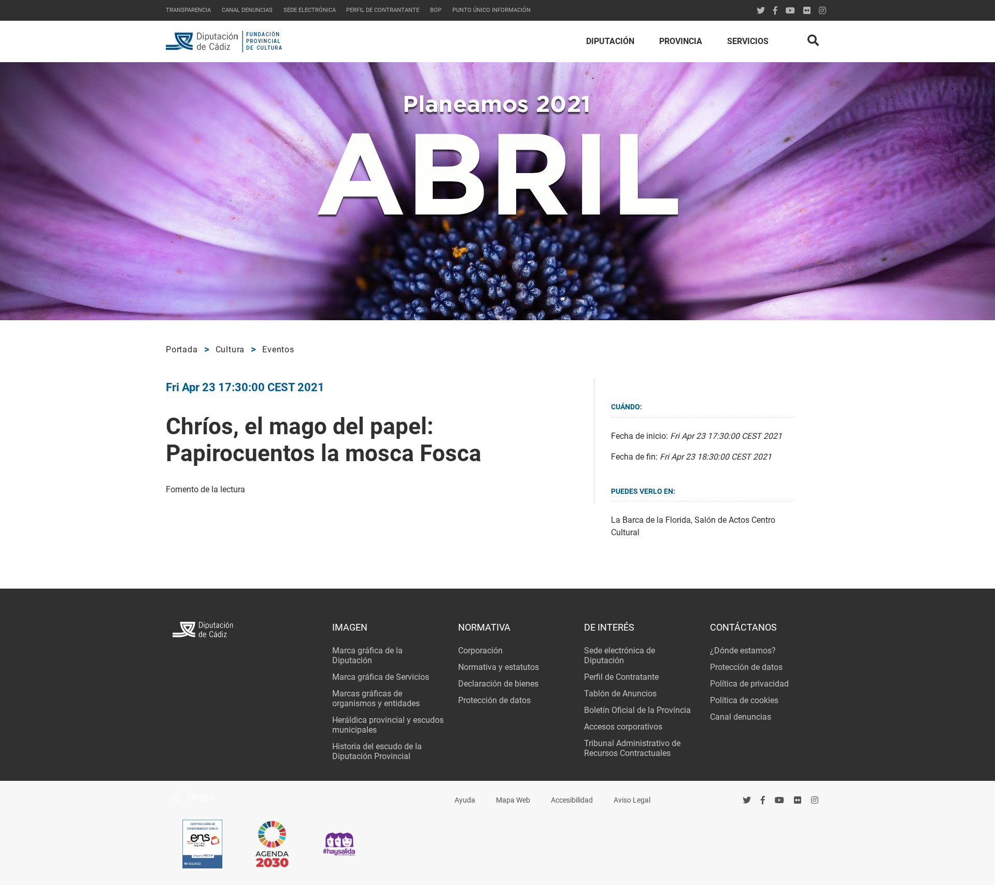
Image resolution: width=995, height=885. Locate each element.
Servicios (748, 41)
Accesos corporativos (623, 727)
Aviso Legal (632, 800)
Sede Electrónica (309, 10)
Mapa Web (513, 800)
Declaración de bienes (498, 684)
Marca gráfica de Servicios (380, 677)
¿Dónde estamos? (743, 650)
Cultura (230, 349)
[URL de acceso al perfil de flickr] (807, 11)
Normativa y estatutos (498, 667)
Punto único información (491, 10)
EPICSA (200, 798)
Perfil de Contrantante (382, 10)
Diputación (610, 41)
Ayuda (464, 800)
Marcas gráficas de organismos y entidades (376, 698)
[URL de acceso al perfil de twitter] (761, 11)
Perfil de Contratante (621, 677)
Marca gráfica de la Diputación (367, 655)
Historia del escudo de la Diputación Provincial (377, 751)
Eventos (278, 349)
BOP (436, 10)
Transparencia (188, 10)
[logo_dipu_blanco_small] (245, 631)
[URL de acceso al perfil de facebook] (763, 800)
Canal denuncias (247, 10)
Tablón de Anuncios (620, 693)
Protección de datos (494, 700)
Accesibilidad (572, 800)
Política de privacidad (749, 684)
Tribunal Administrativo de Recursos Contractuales (632, 748)
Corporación (480, 650)
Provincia (680, 41)
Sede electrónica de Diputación (619, 655)
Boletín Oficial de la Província (637, 710)
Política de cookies (744, 700)
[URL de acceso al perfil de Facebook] (775, 11)
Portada (182, 349)
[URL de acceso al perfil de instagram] (822, 11)
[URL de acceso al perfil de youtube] (790, 11)
